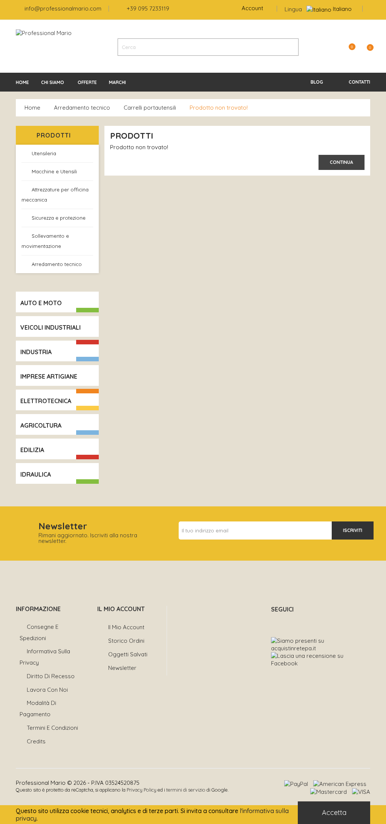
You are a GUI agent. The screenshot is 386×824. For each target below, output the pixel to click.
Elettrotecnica (45, 401)
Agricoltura (40, 425)
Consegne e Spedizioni (39, 632)
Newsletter (122, 667)
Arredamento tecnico (82, 107)
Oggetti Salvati (127, 654)
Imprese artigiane (48, 376)
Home (32, 107)
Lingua (293, 9)
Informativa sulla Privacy (45, 657)
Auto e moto (41, 303)
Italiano (342, 8)
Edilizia (32, 450)
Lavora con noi (47, 689)
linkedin (307, 622)
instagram (291, 622)
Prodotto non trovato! (219, 107)
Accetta (334, 812)
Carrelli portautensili (150, 107)
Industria (36, 352)
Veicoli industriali (50, 327)
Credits (36, 741)
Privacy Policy (141, 790)
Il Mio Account (126, 627)
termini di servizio (185, 790)
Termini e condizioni (52, 727)
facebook (274, 622)
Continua (341, 162)
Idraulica (35, 474)
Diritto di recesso (51, 676)
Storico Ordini (126, 640)
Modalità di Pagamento (38, 708)
